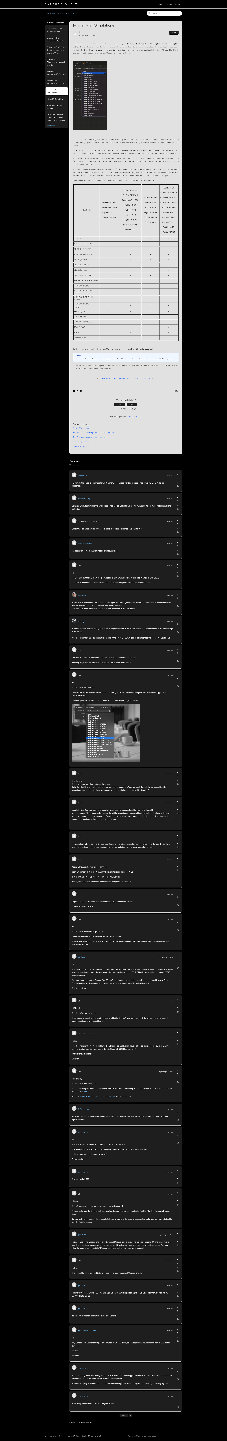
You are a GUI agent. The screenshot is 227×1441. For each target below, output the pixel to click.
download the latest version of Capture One (97, 1097)
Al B (79, 651)
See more (51, 126)
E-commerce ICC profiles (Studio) (54, 30)
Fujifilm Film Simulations (52, 91)
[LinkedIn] (81, 391)
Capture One (51, 1436)
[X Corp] (77, 391)
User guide (55, 13)
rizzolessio (82, 596)
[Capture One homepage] (61, 4)
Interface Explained (81, 446)
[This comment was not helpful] (178, 482)
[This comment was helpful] (178, 474)
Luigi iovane (83, 1396)
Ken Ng (81, 622)
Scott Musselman (85, 544)
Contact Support (165, 4)
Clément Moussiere (86, 1034)
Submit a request (135, 417)
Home (47, 13)
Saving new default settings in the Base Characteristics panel (56, 117)
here (85, 1092)
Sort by (178, 465)
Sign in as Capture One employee (141, 1436)
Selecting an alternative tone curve (56, 82)
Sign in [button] (177, 4)
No (132, 404)
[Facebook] (74, 391)
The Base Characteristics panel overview (56, 62)
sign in (76, 1422)
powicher (81, 957)
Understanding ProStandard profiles (55, 39)
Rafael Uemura (84, 1109)
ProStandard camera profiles (56, 107)
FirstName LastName (87, 1331)
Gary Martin (83, 1368)
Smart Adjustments (81, 442)
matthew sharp (84, 499)
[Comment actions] (178, 486)
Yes (120, 404)
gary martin (83, 1132)
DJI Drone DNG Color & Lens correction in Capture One (56, 50)
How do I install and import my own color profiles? (94, 433)
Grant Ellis (82, 476)
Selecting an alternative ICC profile (56, 73)
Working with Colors (68, 13)
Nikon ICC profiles (55, 99)
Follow (174, 32)
